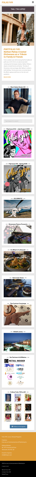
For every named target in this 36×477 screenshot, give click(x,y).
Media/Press (5, 474)
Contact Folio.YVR (6, 472)
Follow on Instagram (19, 426)
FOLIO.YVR (7, 2)
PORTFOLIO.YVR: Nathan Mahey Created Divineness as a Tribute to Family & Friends (15, 53)
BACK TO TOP (6, 466)
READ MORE (7, 77)
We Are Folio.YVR (6, 469)
